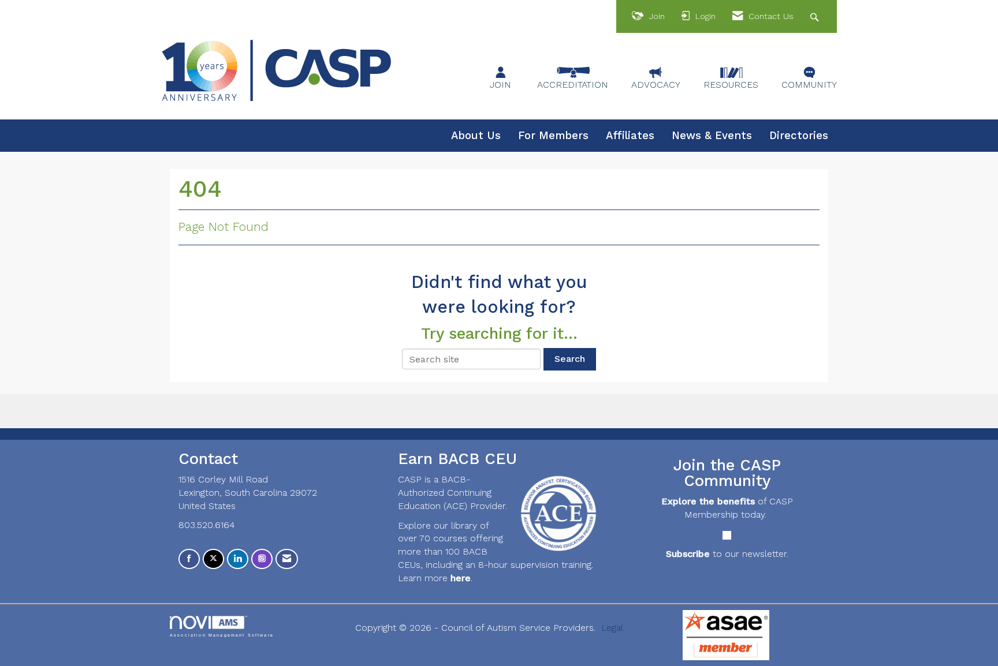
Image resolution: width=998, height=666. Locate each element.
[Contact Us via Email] (286, 559)
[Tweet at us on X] (213, 559)
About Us (476, 135)
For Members (553, 135)
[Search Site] (815, 16)
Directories (798, 135)
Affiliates (630, 135)
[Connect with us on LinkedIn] (237, 559)
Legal (612, 627)
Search (569, 358)
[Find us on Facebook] (189, 559)
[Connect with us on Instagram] (262, 559)
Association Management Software (222, 635)
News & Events (712, 135)
